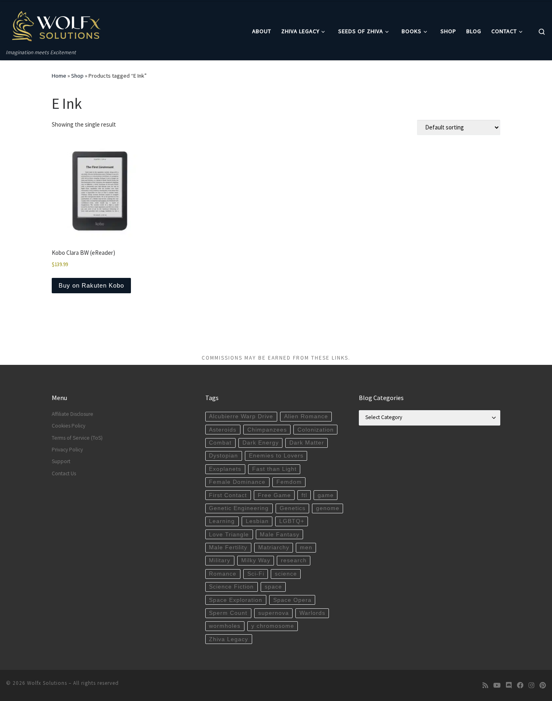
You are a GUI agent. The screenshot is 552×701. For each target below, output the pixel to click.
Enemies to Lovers (276, 456)
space (273, 587)
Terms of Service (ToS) (77, 437)
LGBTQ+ (291, 521)
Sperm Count (228, 613)
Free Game (274, 495)
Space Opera (292, 600)
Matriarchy (273, 547)
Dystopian (223, 456)
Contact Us (64, 473)
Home (59, 75)
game (326, 495)
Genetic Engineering (239, 508)
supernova (273, 613)
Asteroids (222, 430)
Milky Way (255, 560)
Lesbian (257, 521)
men (306, 547)
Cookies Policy (68, 425)
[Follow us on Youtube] (497, 685)
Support (61, 461)
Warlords (312, 613)
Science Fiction (231, 587)
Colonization (315, 430)
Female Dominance (237, 482)
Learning (222, 521)
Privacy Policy (67, 449)
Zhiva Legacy (228, 639)
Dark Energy (260, 443)
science (286, 574)
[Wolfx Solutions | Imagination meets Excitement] (56, 25)
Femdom (289, 482)
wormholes (224, 626)
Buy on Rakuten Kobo (91, 285)
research (294, 560)
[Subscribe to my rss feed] (485, 685)
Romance (222, 574)
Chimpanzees (267, 430)
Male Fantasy (279, 535)
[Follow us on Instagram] (531, 685)
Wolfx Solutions (47, 683)
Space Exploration (235, 600)
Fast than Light (274, 469)
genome (327, 508)
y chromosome (272, 626)
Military (219, 560)
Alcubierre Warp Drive (241, 416)
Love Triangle (229, 535)
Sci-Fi (255, 574)
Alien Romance (306, 416)
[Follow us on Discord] (509, 685)
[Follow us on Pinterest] (542, 685)
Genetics (292, 508)
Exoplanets (225, 469)
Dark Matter (306, 443)
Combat (220, 443)
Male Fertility (228, 547)
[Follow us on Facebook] (520, 685)
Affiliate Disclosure (72, 414)
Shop (77, 75)
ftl (304, 495)
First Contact (228, 495)
